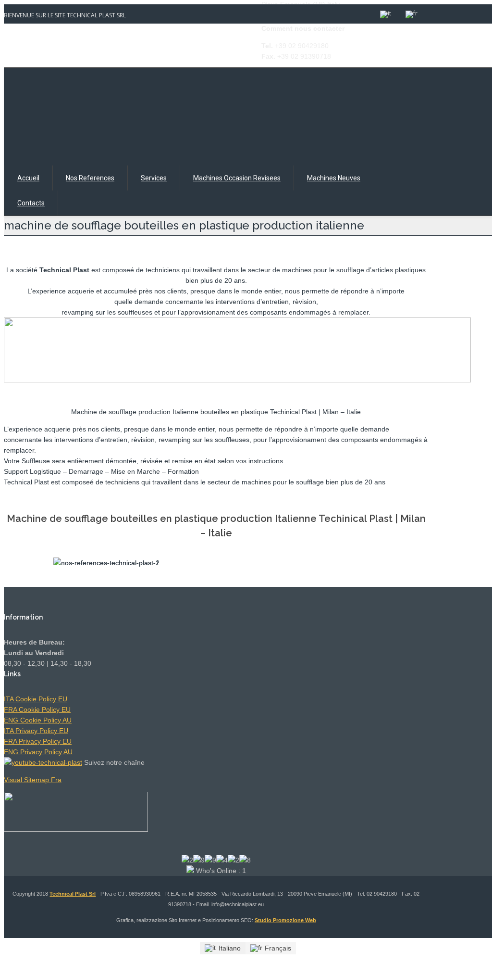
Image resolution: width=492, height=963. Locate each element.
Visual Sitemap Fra (33, 780)
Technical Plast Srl (72, 894)
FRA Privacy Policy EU (38, 741)
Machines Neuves (333, 178)
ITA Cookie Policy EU (35, 699)
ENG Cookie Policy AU (38, 720)
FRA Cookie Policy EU (37, 709)
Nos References (90, 178)
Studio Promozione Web (285, 920)
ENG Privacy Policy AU (38, 752)
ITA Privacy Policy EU (36, 731)
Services (154, 178)
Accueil (28, 178)
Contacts (31, 203)
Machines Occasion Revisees (237, 178)
